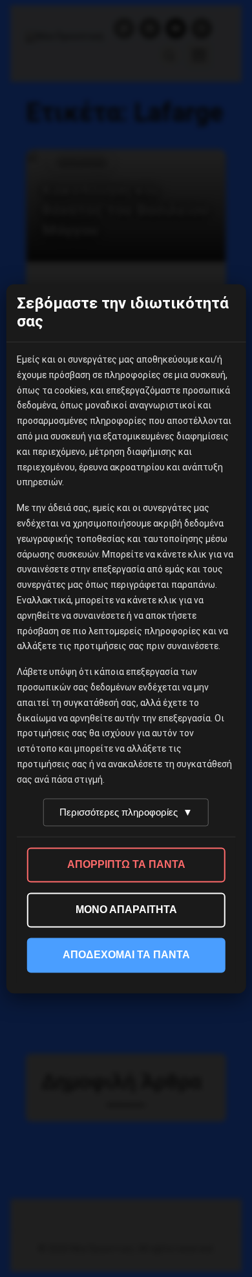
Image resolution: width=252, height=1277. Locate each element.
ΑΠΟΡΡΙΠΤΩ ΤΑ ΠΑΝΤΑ (126, 864)
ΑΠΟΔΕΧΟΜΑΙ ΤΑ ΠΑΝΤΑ (126, 954)
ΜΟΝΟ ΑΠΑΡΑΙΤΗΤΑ (126, 909)
